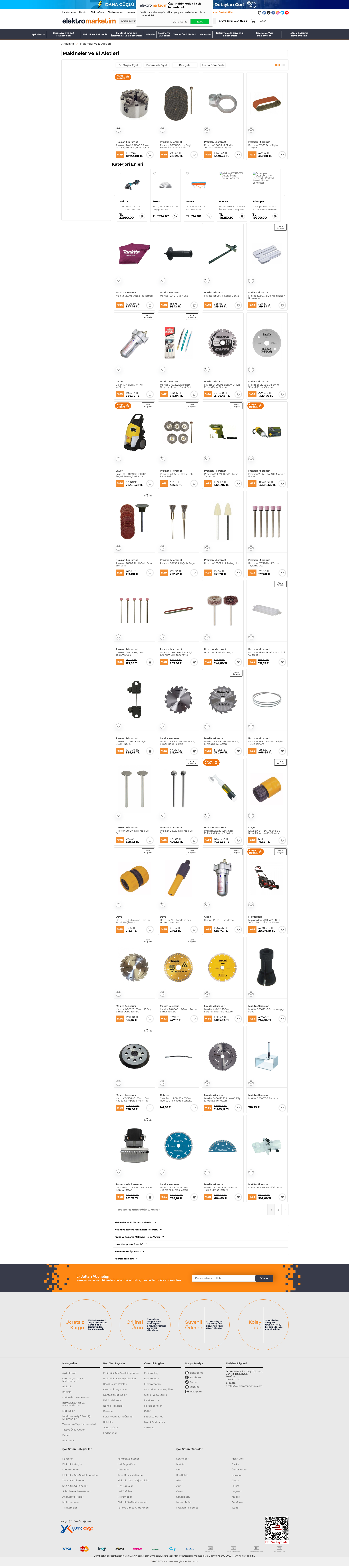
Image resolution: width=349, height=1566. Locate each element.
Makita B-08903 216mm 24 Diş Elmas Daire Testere (222, 386)
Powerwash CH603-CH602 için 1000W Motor (134, 1188)
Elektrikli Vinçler (72, 1464)
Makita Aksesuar (126, 292)
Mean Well (238, 1458)
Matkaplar (205, 34)
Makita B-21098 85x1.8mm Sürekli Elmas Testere (263, 386)
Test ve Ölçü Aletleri (184, 34)
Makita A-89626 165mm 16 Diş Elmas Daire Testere (133, 1010)
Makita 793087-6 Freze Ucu (264, 1098)
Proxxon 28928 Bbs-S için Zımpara (263, 146)
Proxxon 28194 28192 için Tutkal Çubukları (266, 653)
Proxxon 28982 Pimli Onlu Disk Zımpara (134, 564)
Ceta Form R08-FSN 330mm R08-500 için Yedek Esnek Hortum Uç (176, 1099)
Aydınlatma (38, 34)
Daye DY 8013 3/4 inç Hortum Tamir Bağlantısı (133, 921)
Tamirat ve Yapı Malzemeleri (264, 34)
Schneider (182, 1458)
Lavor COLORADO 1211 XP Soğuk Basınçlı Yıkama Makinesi (131, 475)
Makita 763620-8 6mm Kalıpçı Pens (266, 1010)
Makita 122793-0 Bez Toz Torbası (134, 296)
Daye (251, 827)
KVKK (147, 1411)
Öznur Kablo (239, 1469)
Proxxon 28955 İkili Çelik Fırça (177, 563)
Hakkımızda (69, 12)
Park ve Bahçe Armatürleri (133, 1507)
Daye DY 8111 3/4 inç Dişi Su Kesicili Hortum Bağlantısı (264, 832)
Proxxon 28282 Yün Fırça (218, 652)
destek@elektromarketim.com (244, 1385)
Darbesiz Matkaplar (115, 1394)
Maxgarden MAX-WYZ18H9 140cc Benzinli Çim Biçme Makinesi (264, 921)
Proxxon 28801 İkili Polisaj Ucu (222, 563)
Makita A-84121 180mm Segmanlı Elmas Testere (218, 1010)
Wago (235, 1507)
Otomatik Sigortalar (115, 1389)
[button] (121, 173)
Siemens (237, 1474)
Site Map (149, 1427)
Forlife (235, 1485)
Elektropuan (151, 1378)
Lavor (119, 471)
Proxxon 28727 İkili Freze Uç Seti (132, 832)
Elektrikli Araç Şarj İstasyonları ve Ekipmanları (126, 34)
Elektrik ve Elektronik (95, 34)
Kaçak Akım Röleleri (115, 1383)
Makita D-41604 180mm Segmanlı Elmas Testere (174, 1188)
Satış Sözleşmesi (154, 1416)
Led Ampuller (70, 1469)
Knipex (236, 1496)
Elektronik (68, 1440)
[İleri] (284, 1209)
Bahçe (66, 1435)
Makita (180, 1464)
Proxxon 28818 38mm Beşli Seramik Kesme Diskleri (175, 146)
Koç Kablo (182, 1474)
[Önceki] (114, 196)
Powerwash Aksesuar (129, 1184)
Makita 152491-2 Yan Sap (174, 296)
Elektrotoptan (115, 12)
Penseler (108, 1411)
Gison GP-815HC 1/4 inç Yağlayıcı (129, 386)
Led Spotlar (110, 1432)
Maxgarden (255, 917)
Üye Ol (244, 21)
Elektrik (67, 1386)
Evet (200, 21)
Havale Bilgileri (153, 1405)
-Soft (154, 1561)
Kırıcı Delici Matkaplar (130, 1474)
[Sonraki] (285, 196)
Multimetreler (70, 1502)
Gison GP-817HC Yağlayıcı (219, 920)
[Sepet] (252, 20)
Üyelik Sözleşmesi (154, 1422)
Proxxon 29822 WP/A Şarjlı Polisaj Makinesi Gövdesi (219, 832)
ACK (178, 1485)
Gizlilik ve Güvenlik (155, 1394)
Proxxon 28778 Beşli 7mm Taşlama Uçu (263, 564)
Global (235, 1480)
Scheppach (183, 1496)
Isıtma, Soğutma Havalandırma (299, 34)
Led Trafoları (124, 1491)
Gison (119, 381)
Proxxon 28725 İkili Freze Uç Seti (176, 832)
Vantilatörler (110, 1427)
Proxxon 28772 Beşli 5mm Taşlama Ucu (131, 653)
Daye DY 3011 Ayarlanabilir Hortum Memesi (175, 921)
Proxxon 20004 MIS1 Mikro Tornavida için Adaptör (219, 146)
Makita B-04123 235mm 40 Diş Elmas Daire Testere (222, 1099)
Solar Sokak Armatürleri (76, 1491)
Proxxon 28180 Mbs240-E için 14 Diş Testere (265, 742)
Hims (179, 1480)
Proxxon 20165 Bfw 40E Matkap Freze (266, 475)
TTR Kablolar (69, 1507)
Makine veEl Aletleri (164, 34)
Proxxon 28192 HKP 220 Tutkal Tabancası (221, 475)
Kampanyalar (134, 12)
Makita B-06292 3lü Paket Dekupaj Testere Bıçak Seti (176, 386)
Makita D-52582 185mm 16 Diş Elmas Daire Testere (221, 742)
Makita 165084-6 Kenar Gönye (221, 296)
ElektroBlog (97, 12)
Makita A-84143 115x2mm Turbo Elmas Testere (178, 1010)
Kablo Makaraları (113, 1400)
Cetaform (165, 1095)
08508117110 (233, 1379)
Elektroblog (151, 1373)
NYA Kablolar (125, 1485)
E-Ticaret (163, 1561)
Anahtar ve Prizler (72, 1496)
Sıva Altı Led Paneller (74, 1485)
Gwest (180, 1491)
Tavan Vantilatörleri (73, 1480)
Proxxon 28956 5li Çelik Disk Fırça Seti (176, 475)
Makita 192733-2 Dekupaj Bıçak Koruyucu (266, 297)
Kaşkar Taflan (184, 1502)
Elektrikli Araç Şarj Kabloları (119, 1378)
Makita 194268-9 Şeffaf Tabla (265, 1187)
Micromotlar (124, 1496)
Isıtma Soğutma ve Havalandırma (73, 1404)
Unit (178, 1469)
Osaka (235, 1464)
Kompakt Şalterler (128, 1458)
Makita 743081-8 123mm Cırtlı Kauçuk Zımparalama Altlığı (133, 1099)
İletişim (83, 12)
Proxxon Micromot (127, 142)
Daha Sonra (180, 21)
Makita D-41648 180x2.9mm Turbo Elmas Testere (220, 1188)
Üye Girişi (227, 21)
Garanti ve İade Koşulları (158, 1389)
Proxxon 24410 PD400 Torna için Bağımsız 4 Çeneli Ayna (132, 146)
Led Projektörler (127, 1464)
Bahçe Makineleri (113, 1405)
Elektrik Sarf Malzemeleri (132, 1502)
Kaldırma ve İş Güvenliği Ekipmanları (230, 34)
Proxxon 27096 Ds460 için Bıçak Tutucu (131, 742)
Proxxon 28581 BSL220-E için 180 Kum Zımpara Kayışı (176, 653)
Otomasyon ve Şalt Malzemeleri (63, 34)
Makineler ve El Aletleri (76, 1397)
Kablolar (150, 34)
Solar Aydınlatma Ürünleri (118, 1416)
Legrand (237, 1491)
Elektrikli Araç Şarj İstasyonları (121, 1373)
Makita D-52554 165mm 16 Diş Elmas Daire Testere (177, 742)
